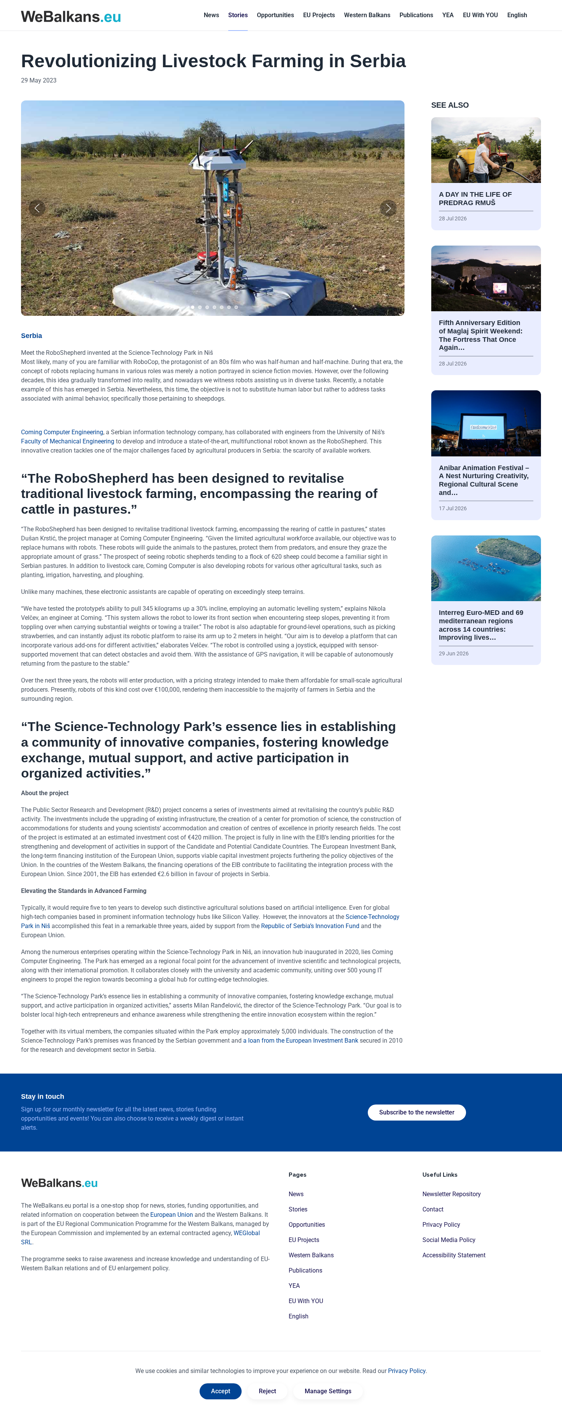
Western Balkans (311, 1255)
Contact (432, 1209)
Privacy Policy (441, 1224)
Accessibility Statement (454, 1255)
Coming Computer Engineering (62, 432)
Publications (416, 15)
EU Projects (319, 15)
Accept (220, 1391)
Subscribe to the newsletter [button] (417, 1112)
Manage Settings (328, 1391)
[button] (517, 15)
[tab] (193, 307)
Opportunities (275, 15)
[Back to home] (70, 15)
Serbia (31, 336)
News (211, 15)
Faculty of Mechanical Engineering (67, 441)
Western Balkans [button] (367, 15)
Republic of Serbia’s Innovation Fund (310, 926)
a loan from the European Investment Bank (300, 1040)
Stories (238, 15)
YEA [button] (448, 15)
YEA (294, 1285)
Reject (267, 1391)
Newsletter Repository (451, 1194)
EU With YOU (480, 15)
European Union (171, 1214)
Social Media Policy (449, 1240)
